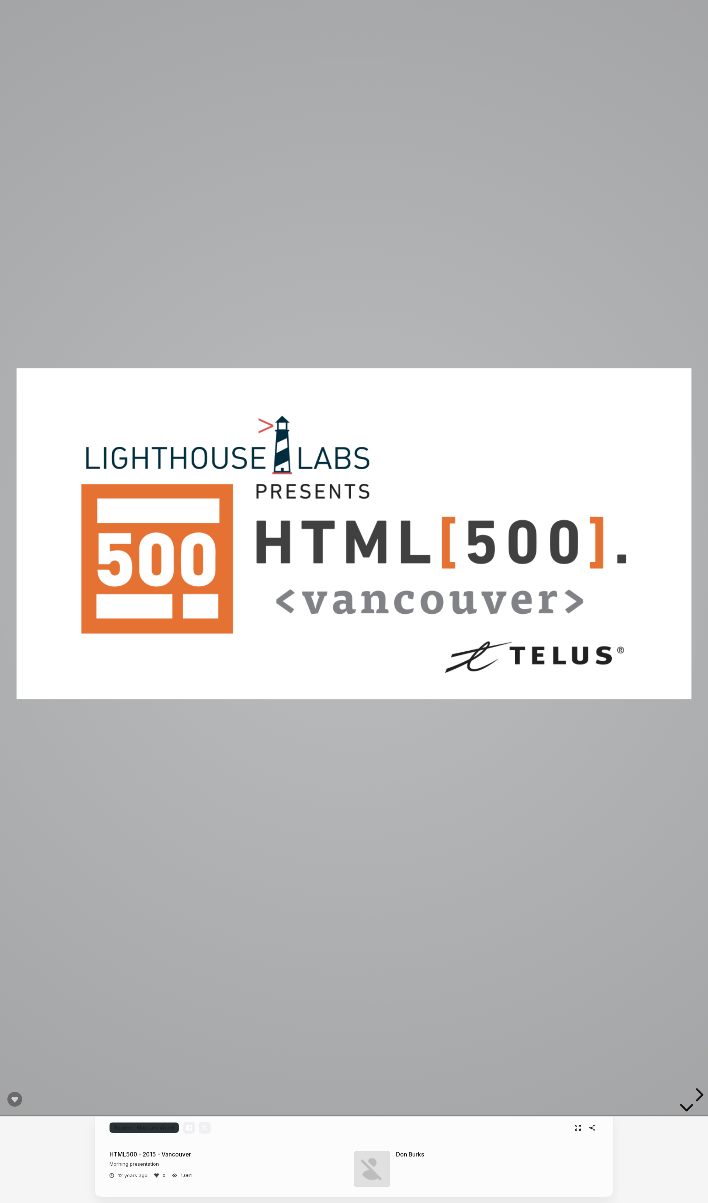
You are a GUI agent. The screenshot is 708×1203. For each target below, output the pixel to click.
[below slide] (686, 1109)
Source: (144, 1127)
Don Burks (410, 1154)
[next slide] (698, 1094)
